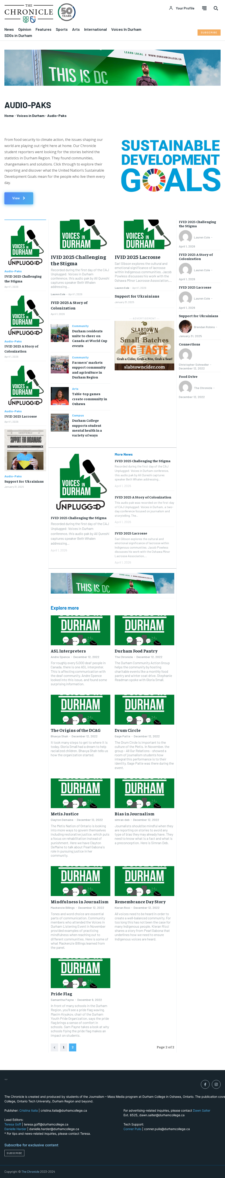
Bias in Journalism (134, 813)
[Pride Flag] (80, 973)
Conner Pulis (132, 1129)
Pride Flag (61, 993)
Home (9, 115)
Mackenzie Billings (63, 907)
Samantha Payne (62, 1000)
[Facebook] (205, 1084)
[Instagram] (216, 1084)
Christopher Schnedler (194, 364)
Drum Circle (128, 730)
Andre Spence (60, 657)
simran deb (122, 820)
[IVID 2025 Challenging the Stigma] (25, 245)
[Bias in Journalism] (144, 793)
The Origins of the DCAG (76, 730)
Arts (75, 389)
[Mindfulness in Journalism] (80, 881)
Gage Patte (122, 736)
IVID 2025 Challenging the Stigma (78, 259)
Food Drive (188, 376)
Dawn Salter (201, 1110)
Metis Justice (65, 813)
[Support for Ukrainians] (25, 450)
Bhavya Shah (59, 736)
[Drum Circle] (144, 709)
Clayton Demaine (62, 820)
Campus (78, 415)
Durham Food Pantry (136, 650)
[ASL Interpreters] (80, 630)
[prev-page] (54, 1047)
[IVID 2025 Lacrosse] (25, 385)
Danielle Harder (15, 1129)
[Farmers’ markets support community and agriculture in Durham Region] (60, 364)
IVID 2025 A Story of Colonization (69, 305)
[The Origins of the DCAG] (80, 709)
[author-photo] (186, 237)
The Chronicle (124, 657)
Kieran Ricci (122, 907)
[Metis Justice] (80, 793)
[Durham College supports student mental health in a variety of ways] (60, 422)
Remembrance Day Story (140, 901)
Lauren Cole (58, 294)
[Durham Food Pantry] (144, 630)
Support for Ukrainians (24, 481)
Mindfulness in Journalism (80, 901)
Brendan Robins (204, 327)
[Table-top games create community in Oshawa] (60, 396)
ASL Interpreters (68, 650)
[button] (216, 8)
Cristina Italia (28, 1110)
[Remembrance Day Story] (144, 881)
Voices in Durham (30, 115)
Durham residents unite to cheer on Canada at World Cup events (89, 338)
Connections (189, 344)
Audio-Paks (13, 271)
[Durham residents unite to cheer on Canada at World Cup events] (60, 333)
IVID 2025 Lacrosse (20, 416)
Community (80, 326)
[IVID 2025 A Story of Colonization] (25, 315)
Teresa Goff (12, 1124)
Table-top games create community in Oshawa (89, 398)
